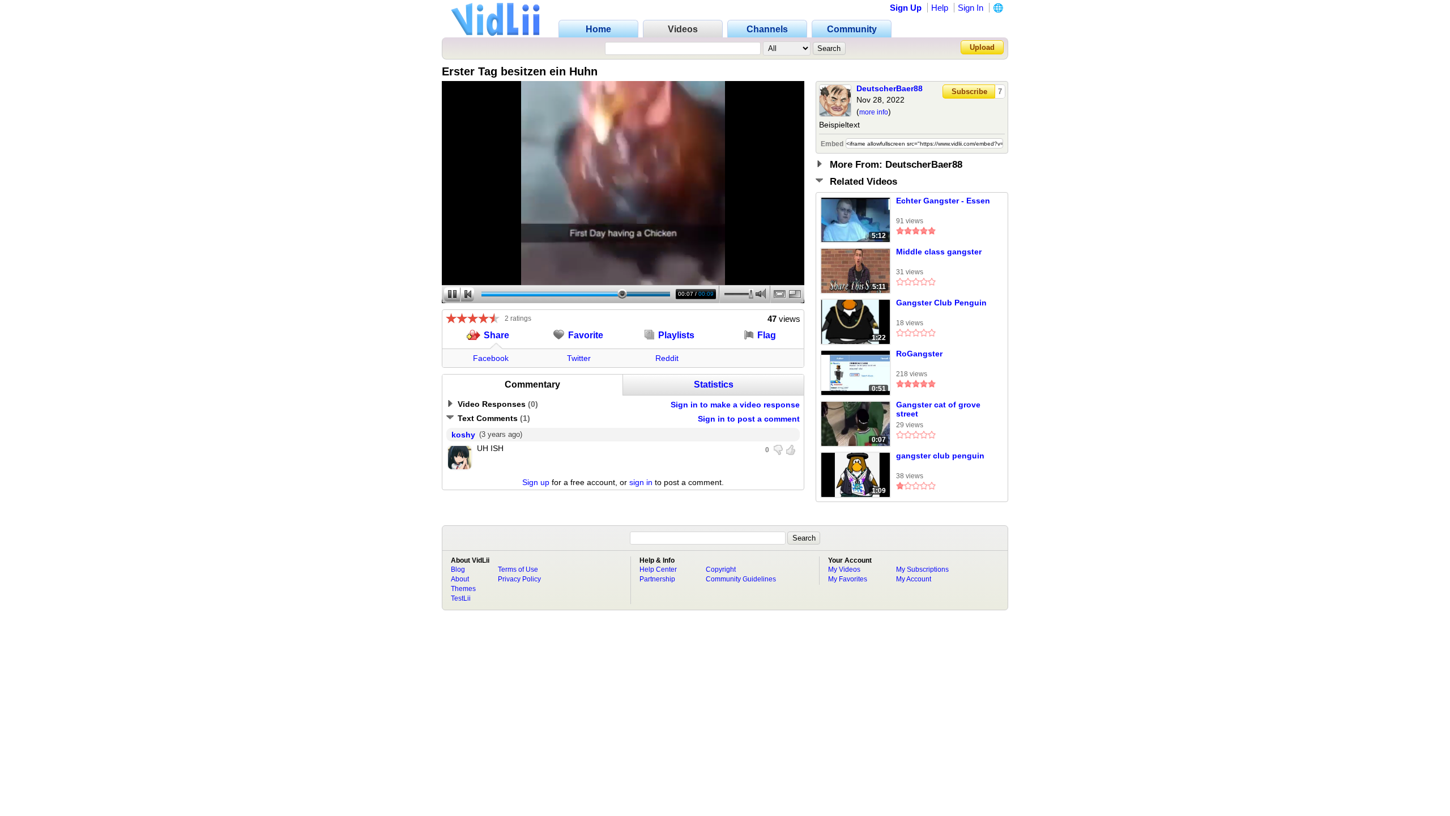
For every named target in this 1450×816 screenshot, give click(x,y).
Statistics (713, 384)
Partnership (657, 579)
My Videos (844, 569)
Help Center (658, 569)
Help (939, 7)
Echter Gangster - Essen (943, 200)
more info (873, 112)
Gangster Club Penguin (941, 302)
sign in (640, 482)
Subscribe (969, 91)
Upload (982, 47)
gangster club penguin (940, 455)
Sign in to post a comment (749, 418)
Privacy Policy (519, 579)
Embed (832, 144)
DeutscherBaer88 (889, 88)
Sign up (535, 482)
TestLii (461, 598)
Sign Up (906, 7)
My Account (913, 579)
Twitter (579, 358)
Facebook (491, 358)
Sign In (970, 7)
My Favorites (847, 579)
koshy (463, 434)
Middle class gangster (939, 251)
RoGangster (919, 353)
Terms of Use (518, 569)
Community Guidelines (741, 579)
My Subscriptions (922, 569)
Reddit (667, 358)
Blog (458, 569)
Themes (463, 589)
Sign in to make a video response (735, 404)
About (460, 579)
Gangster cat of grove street (938, 409)
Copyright (721, 569)
